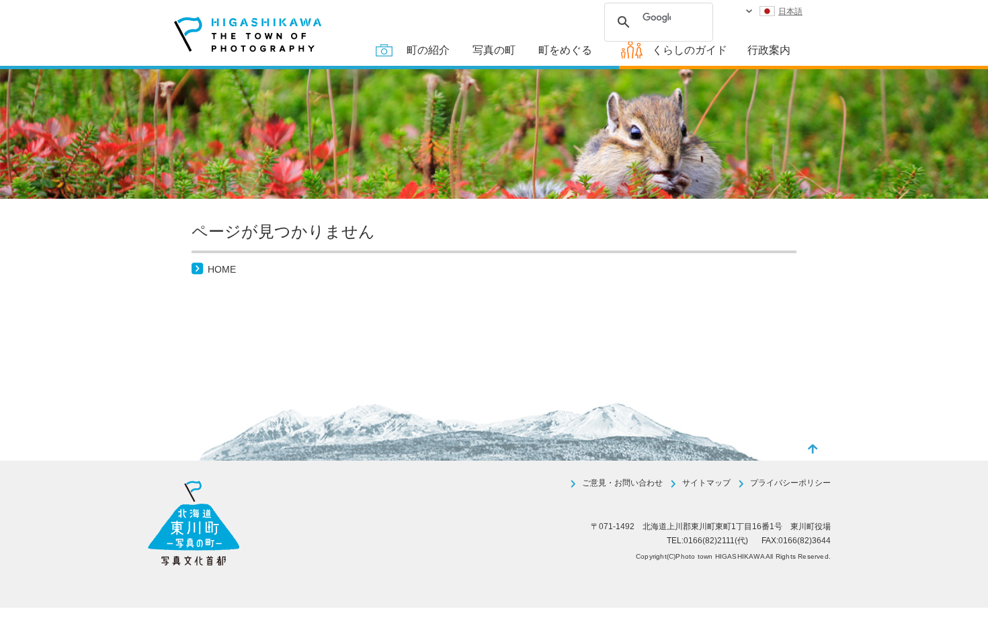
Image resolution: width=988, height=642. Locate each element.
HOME (222, 269)
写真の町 (494, 50)
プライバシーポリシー (790, 483)
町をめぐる (565, 50)
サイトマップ (706, 483)
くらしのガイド (689, 50)
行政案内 (768, 50)
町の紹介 (428, 50)
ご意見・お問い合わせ (622, 483)
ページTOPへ (813, 449)
